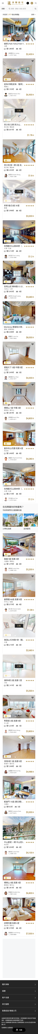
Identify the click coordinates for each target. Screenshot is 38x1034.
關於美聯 (5, 984)
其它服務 (5, 1004)
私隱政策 (10, 1027)
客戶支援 (5, 998)
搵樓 (3, 991)
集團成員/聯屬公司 (9, 1011)
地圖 (20, 1030)
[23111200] (32, 3)
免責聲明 (4, 1027)
